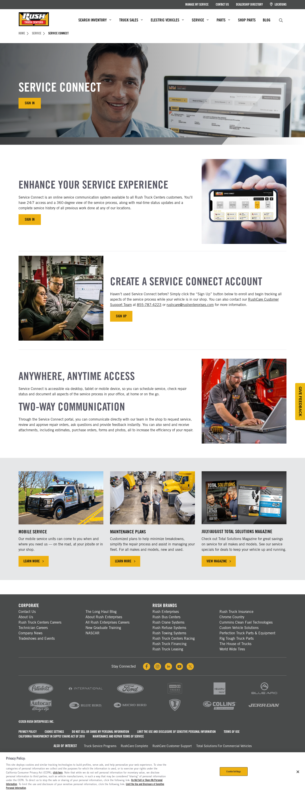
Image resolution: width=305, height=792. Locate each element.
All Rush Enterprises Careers (108, 622)
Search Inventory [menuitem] (92, 20)
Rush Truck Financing (169, 644)
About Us (26, 617)
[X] (190, 666)
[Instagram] (157, 666)
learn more (36, 562)
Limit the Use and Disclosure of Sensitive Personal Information (176, 731)
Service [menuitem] (198, 20)
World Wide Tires (232, 649)
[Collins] (219, 711)
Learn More (127, 562)
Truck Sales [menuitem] (128, 20)
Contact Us (222, 4)
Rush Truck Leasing (167, 649)
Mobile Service (33, 531)
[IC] (175, 711)
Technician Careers (33, 628)
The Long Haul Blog (101, 612)
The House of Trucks (235, 644)
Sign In (29, 103)
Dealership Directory (249, 4)
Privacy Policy (28, 731)
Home (22, 33)
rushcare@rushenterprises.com (190, 305)
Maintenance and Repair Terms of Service (118, 736)
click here (58, 772)
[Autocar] (41, 711)
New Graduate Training (103, 628)
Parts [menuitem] (221, 20)
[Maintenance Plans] (152, 497)
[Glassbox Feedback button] (300, 401)
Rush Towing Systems (169, 633)
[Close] (298, 772)
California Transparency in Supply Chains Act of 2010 (52, 736)
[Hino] (175, 695)
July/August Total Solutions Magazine (237, 531)
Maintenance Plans (128, 531)
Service (36, 33)
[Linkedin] (168, 666)
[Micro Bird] (130, 711)
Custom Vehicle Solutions (239, 628)
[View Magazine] (244, 497)
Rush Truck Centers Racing (173, 638)
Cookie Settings (54, 731)
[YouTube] (179, 666)
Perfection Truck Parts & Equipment (247, 633)
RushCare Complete (134, 746)
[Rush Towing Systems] (264, 711)
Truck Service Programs (100, 746)
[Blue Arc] (264, 695)
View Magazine (217, 561)
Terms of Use (232, 731)
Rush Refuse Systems (169, 628)
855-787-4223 (149, 305)
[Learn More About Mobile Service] (61, 497)
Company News (30, 633)
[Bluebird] (85, 711)
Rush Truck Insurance (236, 612)
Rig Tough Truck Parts (236, 638)
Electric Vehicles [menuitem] (165, 20)
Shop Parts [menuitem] (247, 20)
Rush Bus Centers (166, 617)
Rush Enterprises (165, 612)
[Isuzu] (219, 695)
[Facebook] (146, 666)
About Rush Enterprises (104, 617)
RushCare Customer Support (172, 746)
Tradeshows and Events (37, 638)
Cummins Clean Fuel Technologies (246, 622)
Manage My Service (197, 4)
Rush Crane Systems (168, 622)
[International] (85, 695)
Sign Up (121, 316)
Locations (280, 4)
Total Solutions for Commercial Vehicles (224, 746)
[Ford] (130, 695)
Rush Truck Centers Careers (40, 622)
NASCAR (93, 633)
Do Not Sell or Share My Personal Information (100, 731)
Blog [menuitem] (266, 20)
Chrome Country (231, 617)
